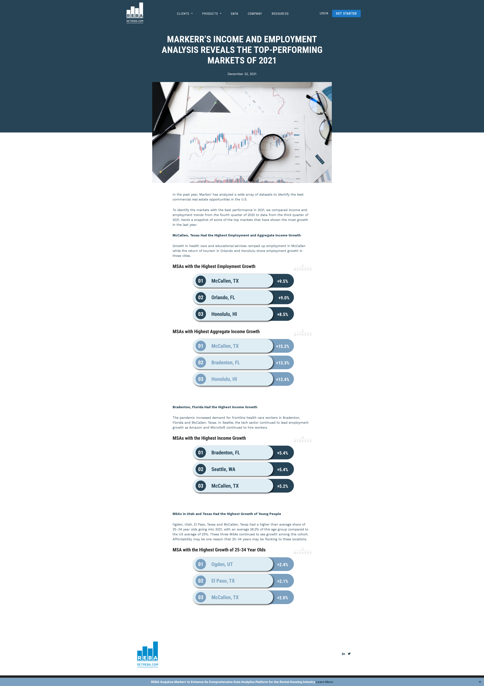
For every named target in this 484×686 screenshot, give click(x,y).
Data (234, 13)
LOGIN (324, 13)
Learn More (324, 682)
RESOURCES (280, 13)
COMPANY (255, 13)
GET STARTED (346, 13)
